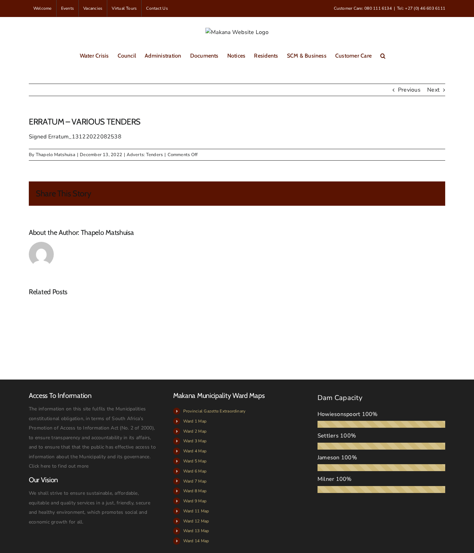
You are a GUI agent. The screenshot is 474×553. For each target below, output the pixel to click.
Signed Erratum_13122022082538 (75, 137)
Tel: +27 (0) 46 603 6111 (421, 8)
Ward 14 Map (196, 541)
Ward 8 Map (194, 491)
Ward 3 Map (194, 441)
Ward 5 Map (194, 461)
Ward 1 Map (194, 421)
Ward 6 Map (194, 471)
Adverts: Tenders (145, 155)
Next (433, 90)
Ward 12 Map (196, 521)
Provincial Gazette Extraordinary (214, 411)
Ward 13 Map (196, 531)
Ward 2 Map (194, 431)
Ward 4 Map (194, 451)
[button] (383, 55)
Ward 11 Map (196, 511)
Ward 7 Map (194, 481)
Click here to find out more (58, 466)
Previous (409, 90)
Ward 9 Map (194, 501)
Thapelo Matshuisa (55, 155)
